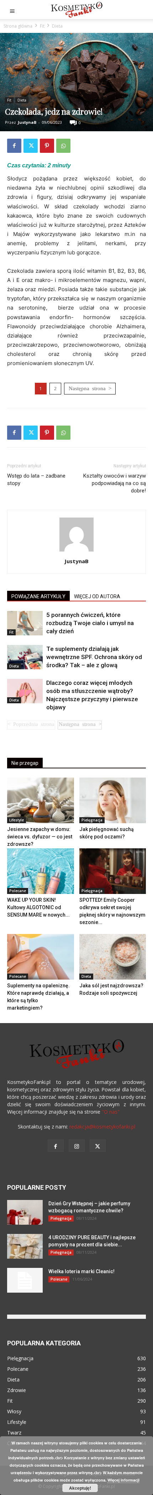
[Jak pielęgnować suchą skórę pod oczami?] (112, 800)
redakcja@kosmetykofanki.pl (102, 1126)
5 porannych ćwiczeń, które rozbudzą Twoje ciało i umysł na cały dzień (90, 623)
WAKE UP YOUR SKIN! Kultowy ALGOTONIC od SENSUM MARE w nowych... (38, 907)
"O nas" (111, 1111)
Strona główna (18, 26)
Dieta (57, 26)
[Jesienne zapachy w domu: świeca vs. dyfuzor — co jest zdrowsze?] (40, 800)
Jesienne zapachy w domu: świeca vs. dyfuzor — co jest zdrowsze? (39, 836)
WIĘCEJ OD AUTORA (97, 596)
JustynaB (27, 122)
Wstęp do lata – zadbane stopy (36, 479)
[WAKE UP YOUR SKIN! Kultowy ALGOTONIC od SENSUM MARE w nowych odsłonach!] (40, 871)
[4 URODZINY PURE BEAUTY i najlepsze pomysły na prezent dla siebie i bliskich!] (25, 1246)
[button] (12, 9)
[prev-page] (31, 725)
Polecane (17, 890)
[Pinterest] (47, 146)
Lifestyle (16, 820)
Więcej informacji (123, 1480)
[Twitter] (30, 146)
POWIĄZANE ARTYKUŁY (38, 596)
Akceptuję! (80, 1488)
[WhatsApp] (63, 146)
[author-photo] (76, 551)
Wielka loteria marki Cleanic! (81, 1271)
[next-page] (80, 725)
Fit (42, 26)
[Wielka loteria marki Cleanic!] (25, 1280)
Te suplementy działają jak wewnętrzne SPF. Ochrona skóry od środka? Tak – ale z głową (94, 657)
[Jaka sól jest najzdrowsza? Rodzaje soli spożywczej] (112, 957)
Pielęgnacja (91, 820)
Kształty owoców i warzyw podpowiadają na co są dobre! (114, 483)
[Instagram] (77, 1145)
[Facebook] (14, 146)
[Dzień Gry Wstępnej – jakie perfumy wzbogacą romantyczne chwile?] (25, 1212)
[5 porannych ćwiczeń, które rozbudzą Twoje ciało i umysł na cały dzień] (25, 623)
